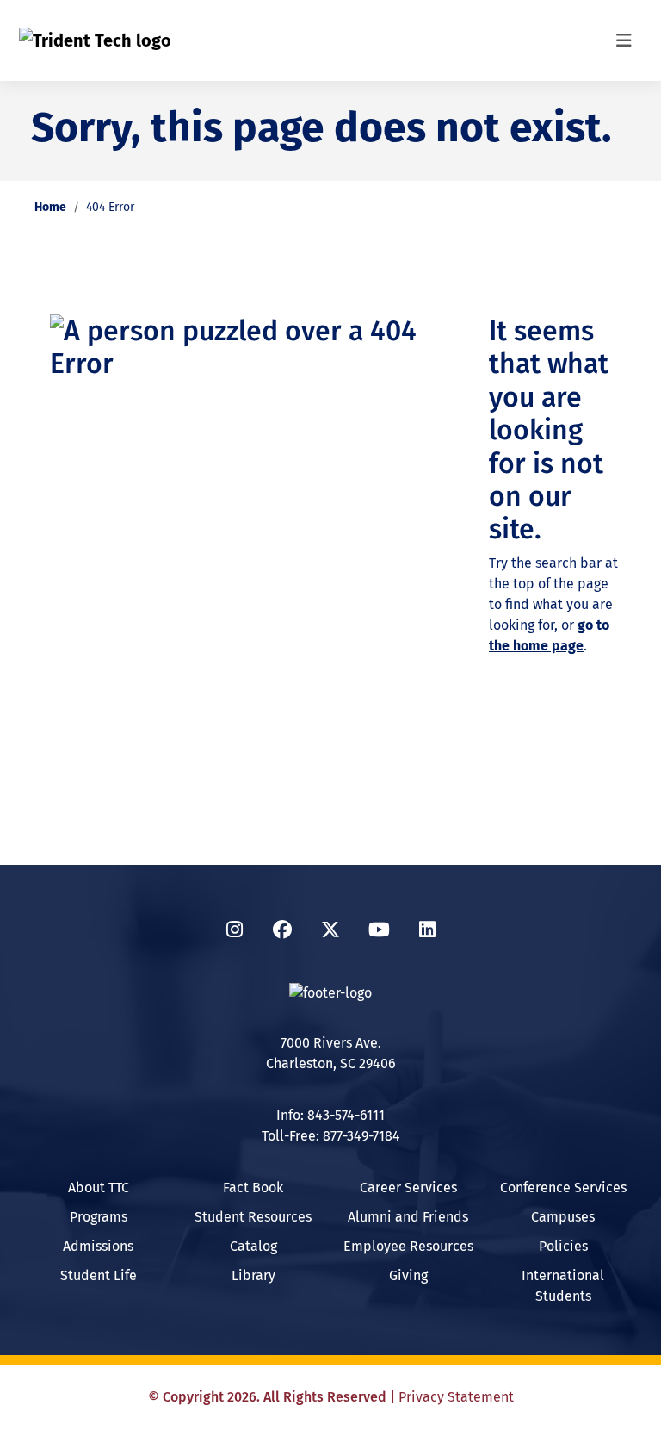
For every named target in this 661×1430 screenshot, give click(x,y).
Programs (98, 1217)
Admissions (98, 1246)
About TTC (98, 1187)
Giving (408, 1275)
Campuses (563, 1217)
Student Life (98, 1275)
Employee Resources (408, 1246)
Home (50, 207)
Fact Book (253, 1187)
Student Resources (253, 1217)
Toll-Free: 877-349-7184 (331, 1136)
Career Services (408, 1187)
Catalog (253, 1246)
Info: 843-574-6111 (330, 1115)
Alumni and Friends (408, 1217)
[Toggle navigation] (624, 40)
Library (253, 1275)
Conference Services (563, 1187)
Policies (563, 1246)
